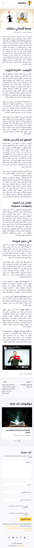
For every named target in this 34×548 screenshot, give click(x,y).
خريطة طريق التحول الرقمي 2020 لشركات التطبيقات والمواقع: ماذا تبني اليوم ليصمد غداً (8, 387)
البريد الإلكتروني (26, 492)
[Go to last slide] (29, 423)
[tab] (19, 440)
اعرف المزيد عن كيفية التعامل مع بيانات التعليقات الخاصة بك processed (18, 528)
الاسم (29, 484)
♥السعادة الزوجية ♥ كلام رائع (26, 384)
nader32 (25, 32)
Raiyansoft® (21, 545)
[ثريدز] (9, 537)
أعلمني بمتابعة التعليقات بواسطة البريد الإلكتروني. (18, 506)
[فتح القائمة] (3, 3)
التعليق (28, 462)
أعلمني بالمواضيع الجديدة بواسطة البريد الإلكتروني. (18, 514)
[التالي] (4, 423)
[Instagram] (17, 537)
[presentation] (17, 417)
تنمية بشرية (22, 25)
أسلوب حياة (28, 25)
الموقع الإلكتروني (25, 499)
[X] (21, 537)
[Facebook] (24, 537)
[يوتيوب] (13, 537)
